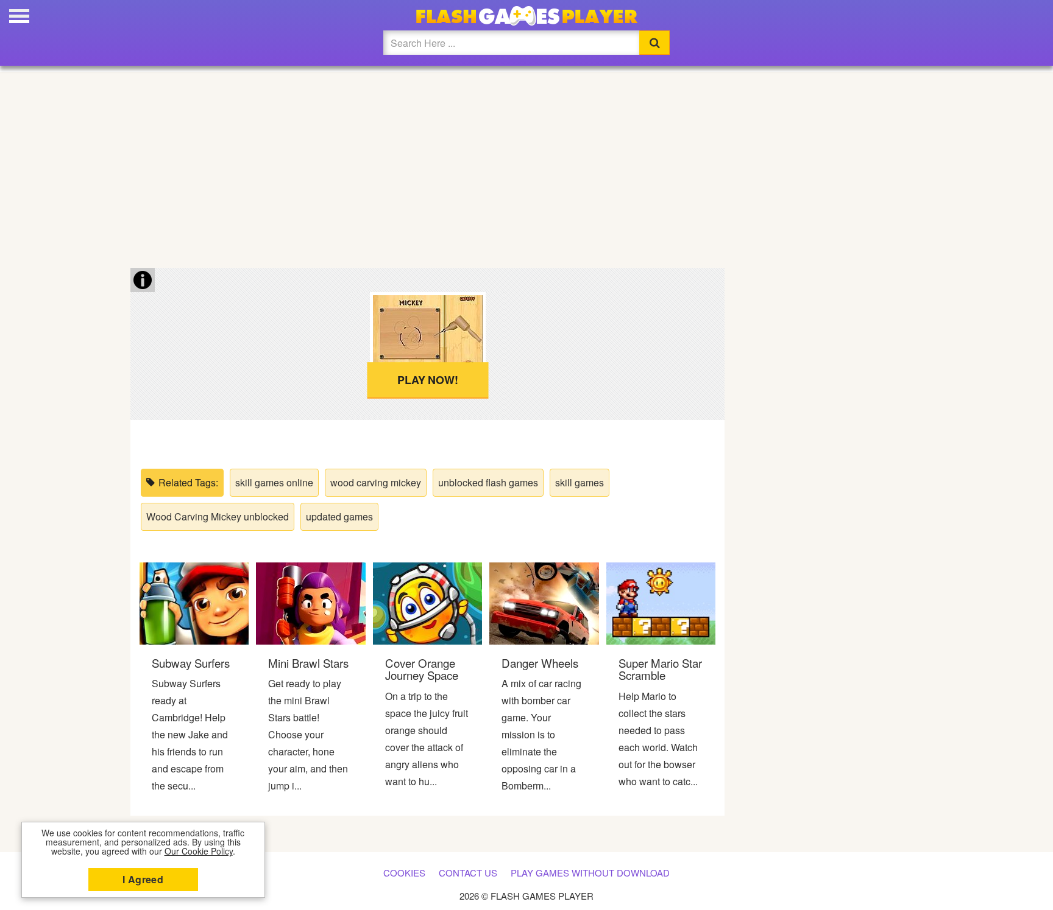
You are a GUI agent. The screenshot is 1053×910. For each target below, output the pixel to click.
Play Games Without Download (590, 872)
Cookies (404, 872)
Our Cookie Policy (199, 851)
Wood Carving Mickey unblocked (217, 516)
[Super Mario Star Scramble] (660, 602)
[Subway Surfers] (194, 602)
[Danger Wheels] (543, 602)
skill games (579, 482)
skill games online (274, 482)
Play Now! (427, 380)
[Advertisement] (526, 164)
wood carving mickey (375, 482)
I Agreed (142, 879)
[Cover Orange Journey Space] (427, 602)
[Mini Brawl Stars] (310, 602)
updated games (339, 516)
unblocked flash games (488, 482)
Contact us (468, 872)
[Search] (654, 42)
